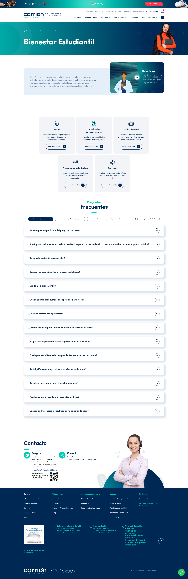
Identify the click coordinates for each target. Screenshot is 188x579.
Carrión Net (89, 11)
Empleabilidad (111, 11)
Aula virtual (99, 11)
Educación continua (121, 17)
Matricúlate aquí (154, 4)
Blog (143, 17)
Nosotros (77, 17)
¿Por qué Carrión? (91, 17)
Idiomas (135, 17)
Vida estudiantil (138, 11)
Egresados (127, 11)
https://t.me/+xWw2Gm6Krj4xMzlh (45, 470)
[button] (106, 17)
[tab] (40, 219)
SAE (119, 11)
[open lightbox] (137, 77)
